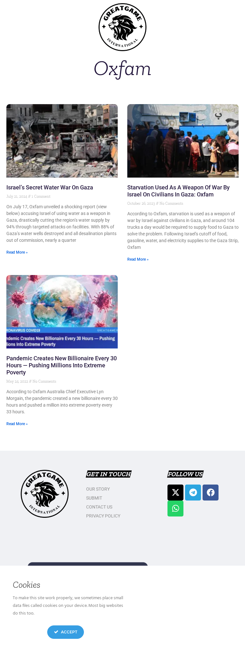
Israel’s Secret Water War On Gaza (49, 187)
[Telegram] (193, 493)
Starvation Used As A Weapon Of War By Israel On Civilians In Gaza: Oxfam (178, 191)
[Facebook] (211, 493)
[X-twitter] (175, 493)
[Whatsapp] (175, 508)
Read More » (17, 252)
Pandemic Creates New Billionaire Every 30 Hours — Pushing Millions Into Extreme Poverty (61, 365)
